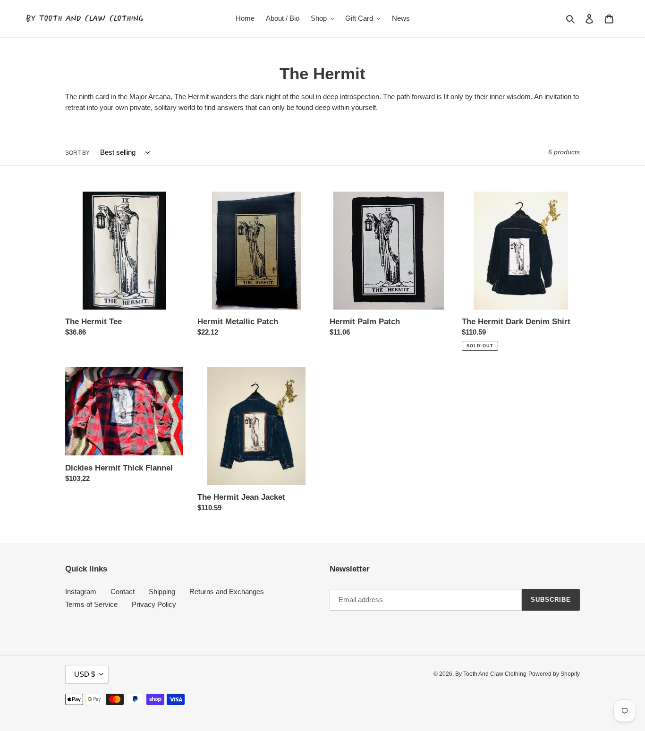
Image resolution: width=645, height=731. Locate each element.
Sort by (77, 153)
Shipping (162, 592)
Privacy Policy (154, 604)
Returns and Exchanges (226, 592)
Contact (122, 592)
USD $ (84, 674)
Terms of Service (91, 604)
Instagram (80, 592)
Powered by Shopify (554, 674)
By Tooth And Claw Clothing (490, 674)
